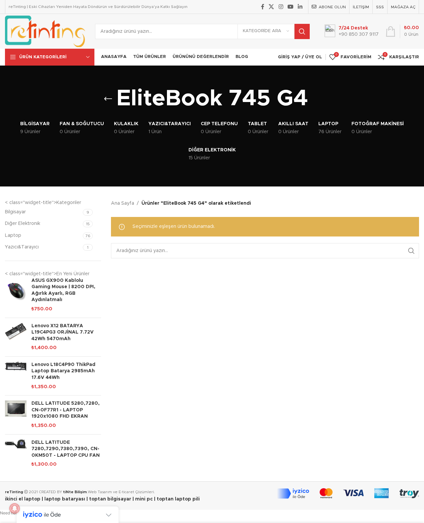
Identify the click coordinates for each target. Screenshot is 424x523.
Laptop (13, 235)
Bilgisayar (15, 212)
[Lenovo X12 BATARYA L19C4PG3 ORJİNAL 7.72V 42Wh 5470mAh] (15, 337)
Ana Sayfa (122, 203)
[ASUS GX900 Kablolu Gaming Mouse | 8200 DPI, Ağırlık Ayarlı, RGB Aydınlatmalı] (15, 295)
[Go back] (108, 99)
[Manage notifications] (14, 508)
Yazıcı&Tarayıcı (22, 247)
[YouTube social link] (290, 7)
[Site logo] (45, 31)
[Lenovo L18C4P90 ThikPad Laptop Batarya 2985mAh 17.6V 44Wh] (15, 376)
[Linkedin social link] (300, 7)
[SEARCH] (302, 31)
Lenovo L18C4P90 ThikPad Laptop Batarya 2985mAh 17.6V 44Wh (63, 371)
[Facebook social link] (263, 7)
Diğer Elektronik (22, 223)
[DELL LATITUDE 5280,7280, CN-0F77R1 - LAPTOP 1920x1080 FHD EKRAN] (15, 414)
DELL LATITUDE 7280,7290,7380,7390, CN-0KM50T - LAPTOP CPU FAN (65, 449)
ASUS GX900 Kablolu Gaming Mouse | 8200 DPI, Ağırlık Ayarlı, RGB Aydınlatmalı (63, 290)
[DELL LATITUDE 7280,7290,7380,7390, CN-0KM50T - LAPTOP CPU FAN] (15, 454)
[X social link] (271, 7)
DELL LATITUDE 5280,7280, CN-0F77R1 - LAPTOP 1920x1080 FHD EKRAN (65, 410)
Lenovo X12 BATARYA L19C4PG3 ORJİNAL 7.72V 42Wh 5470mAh (62, 332)
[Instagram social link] (280, 7)
